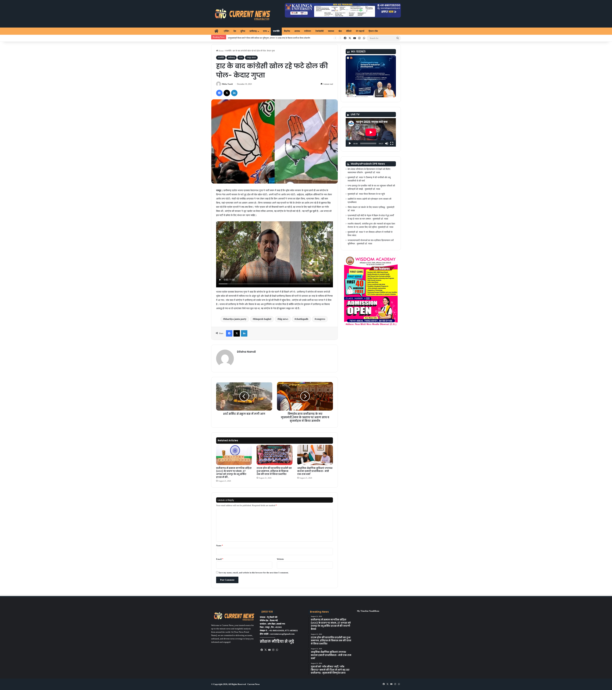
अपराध (297, 31)
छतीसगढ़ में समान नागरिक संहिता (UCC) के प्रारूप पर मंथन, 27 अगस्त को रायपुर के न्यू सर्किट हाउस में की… (234, 472)
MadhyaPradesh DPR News (368, 163)
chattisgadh (302, 319)
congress (320, 319)
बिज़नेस (287, 31)
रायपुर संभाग (251, 57)
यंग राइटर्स (360, 31)
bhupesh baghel (262, 319)
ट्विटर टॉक (373, 31)
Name (219, 545)
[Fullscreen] (391, 143)
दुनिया (242, 31)
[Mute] (386, 143)
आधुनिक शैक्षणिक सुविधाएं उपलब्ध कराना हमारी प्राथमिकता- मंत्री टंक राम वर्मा (314, 471)
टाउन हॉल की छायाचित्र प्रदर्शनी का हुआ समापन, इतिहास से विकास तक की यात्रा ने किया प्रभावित (274, 471)
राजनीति (276, 31)
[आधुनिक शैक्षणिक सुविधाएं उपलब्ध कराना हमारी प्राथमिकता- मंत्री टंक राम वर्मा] (315, 455)
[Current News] (241, 13)
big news (283, 319)
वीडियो (348, 31)
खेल (340, 31)
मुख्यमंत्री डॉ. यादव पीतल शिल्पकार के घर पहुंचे (366, 194)
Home (221, 51)
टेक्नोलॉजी (319, 31)
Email (219, 559)
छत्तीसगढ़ (253, 31)
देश (234, 31)
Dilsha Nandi (227, 84)
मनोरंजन (307, 31)
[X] (265, 650)
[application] (371, 132)
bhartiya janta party (235, 319)
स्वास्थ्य (331, 31)
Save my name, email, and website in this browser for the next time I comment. (253, 572)
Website (280, 559)
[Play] (349, 143)
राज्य (265, 31)
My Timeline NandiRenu (368, 611)
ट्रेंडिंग (226, 31)
